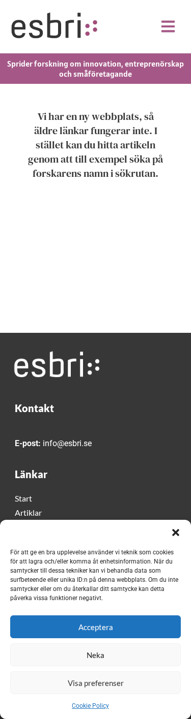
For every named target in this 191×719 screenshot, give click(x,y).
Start (23, 498)
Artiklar (28, 512)
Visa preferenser (96, 682)
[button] (176, 532)
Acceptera (95, 627)
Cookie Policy (90, 705)
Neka (95, 655)
